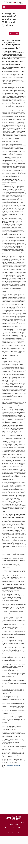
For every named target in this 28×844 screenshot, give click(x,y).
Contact (7, 827)
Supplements (16, 822)
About (16, 824)
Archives (23, 822)
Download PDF (15, 33)
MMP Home (19, 827)
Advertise (13, 827)
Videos (11, 824)
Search (24, 7)
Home (2, 822)
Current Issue (9, 822)
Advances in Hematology (13, 765)
